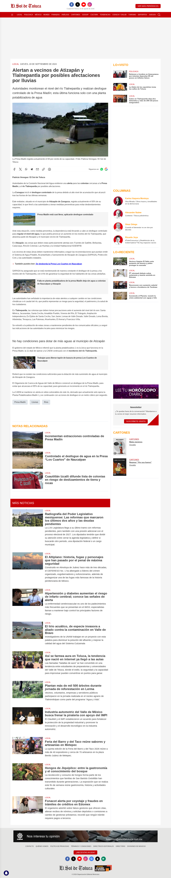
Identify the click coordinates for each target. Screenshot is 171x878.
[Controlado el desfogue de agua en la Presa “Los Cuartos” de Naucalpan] (27, 460)
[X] (77, 4)
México (38, 15)
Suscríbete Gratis (136, 421)
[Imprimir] (49, 169)
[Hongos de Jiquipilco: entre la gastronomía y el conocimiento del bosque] (27, 778)
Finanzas (55, 15)
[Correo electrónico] (37, 169)
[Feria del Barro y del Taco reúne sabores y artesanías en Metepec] (27, 748)
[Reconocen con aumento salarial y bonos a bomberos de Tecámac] (120, 285)
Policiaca (28, 15)
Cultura (94, 15)
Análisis (65, 15)
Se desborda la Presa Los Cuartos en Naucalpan (58, 264)
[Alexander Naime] (118, 214)
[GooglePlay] (103, 859)
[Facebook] (71, 4)
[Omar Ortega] (118, 227)
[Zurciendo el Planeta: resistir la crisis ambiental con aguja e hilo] (120, 296)
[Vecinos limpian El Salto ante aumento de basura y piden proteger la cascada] (120, 261)
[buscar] (159, 14)
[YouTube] (83, 4)
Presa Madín (20, 402)
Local (19, 15)
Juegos (152, 15)
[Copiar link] (43, 169)
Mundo (46, 15)
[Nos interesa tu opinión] (85, 836)
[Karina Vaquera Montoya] (118, 201)
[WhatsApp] (26, 169)
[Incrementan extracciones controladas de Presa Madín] (27, 439)
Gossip (85, 15)
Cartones (75, 15)
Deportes (142, 15)
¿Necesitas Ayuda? (85, 852)
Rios (46, 402)
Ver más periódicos (148, 6)
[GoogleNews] (91, 859)
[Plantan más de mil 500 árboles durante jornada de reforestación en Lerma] (27, 692)
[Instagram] (89, 4)
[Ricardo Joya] (118, 240)
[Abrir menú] (12, 14)
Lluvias (35, 402)
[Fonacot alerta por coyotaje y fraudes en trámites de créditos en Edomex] (27, 809)
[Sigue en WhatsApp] (102, 169)
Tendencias (105, 15)
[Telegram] (31, 169)
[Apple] (97, 859)
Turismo (132, 15)
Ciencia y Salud (119, 15)
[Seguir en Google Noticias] (106, 169)
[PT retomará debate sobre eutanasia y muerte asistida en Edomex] (120, 273)
